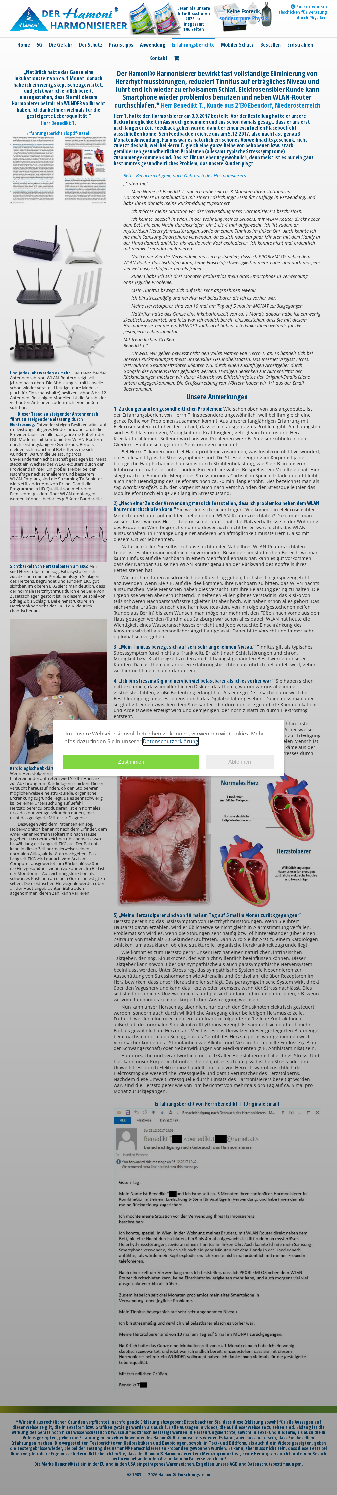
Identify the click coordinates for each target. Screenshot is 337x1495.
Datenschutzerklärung (170, 741)
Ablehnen (239, 762)
